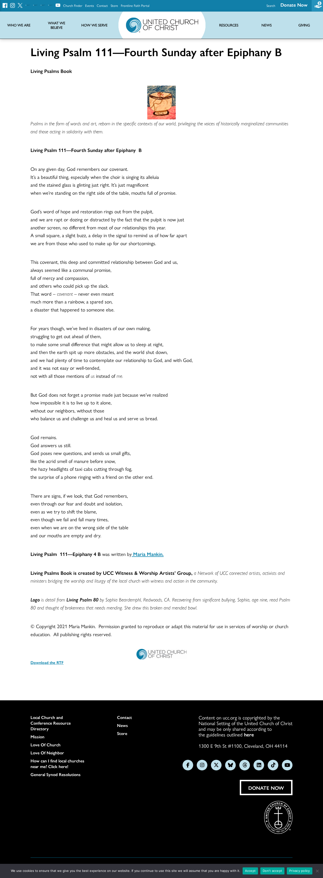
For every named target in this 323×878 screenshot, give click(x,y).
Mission (37, 736)
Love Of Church (46, 745)
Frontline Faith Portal (135, 5)
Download (49, 676)
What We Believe (56, 25)
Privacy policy (299, 871)
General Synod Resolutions (56, 774)
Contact (102, 5)
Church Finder (72, 5)
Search (270, 5)
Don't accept (272, 871)
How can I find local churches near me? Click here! (57, 763)
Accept (250, 871)
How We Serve (94, 25)
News (122, 725)
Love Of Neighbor (47, 753)
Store (114, 5)
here (249, 734)
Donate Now (293, 4)
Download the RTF (47, 662)
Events (89, 5)
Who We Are (19, 25)
